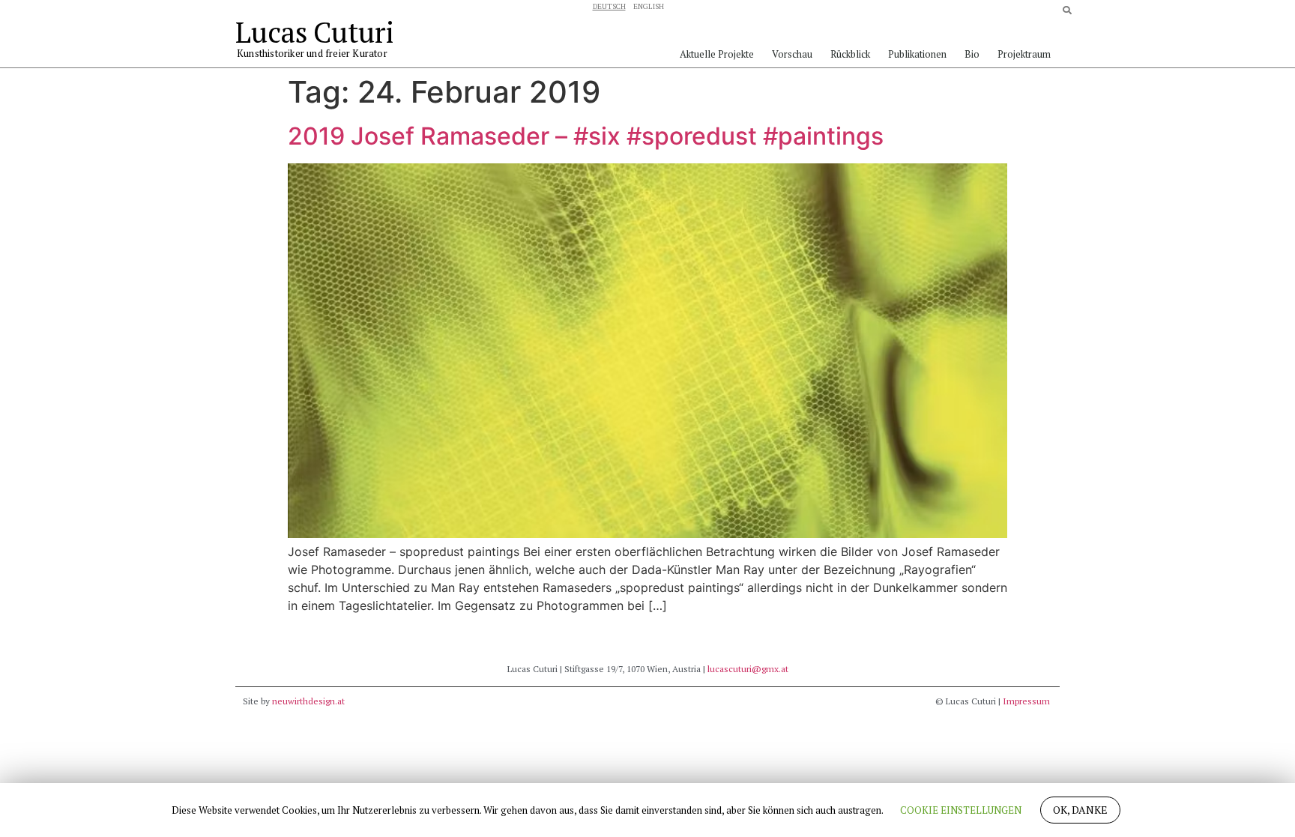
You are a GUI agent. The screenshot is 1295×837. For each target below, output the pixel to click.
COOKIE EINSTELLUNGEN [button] (960, 810)
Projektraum (1024, 54)
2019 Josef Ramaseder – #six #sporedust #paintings (586, 136)
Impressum (1026, 701)
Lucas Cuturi (314, 32)
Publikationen (917, 54)
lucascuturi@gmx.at (747, 668)
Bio (972, 54)
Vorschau (792, 54)
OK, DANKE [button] (1080, 810)
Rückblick (850, 54)
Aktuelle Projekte (717, 54)
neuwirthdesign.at (308, 701)
